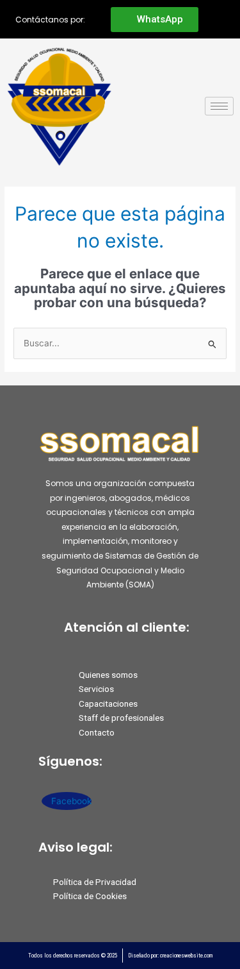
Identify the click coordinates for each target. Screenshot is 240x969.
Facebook (70, 801)
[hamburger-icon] (219, 106)
